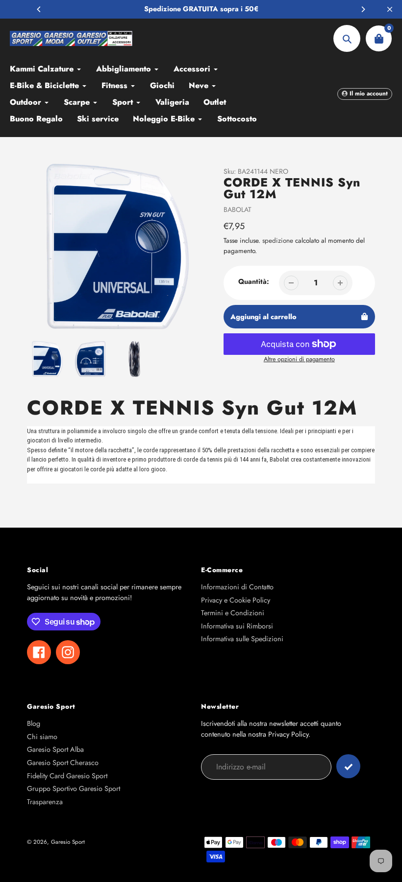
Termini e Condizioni (232, 613)
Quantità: (253, 281)
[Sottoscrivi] (348, 766)
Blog (33, 723)
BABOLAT (237, 209)
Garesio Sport (68, 841)
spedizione (278, 240)
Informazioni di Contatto (237, 587)
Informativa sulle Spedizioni (242, 639)
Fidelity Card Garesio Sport (67, 776)
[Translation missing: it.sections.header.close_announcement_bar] (390, 9)
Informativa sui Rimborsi (237, 626)
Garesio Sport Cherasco (63, 762)
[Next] (363, 9)
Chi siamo (42, 737)
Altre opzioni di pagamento (299, 359)
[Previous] (39, 9)
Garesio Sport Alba (55, 749)
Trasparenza (45, 802)
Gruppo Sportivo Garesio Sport (73, 788)
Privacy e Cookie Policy (235, 600)
